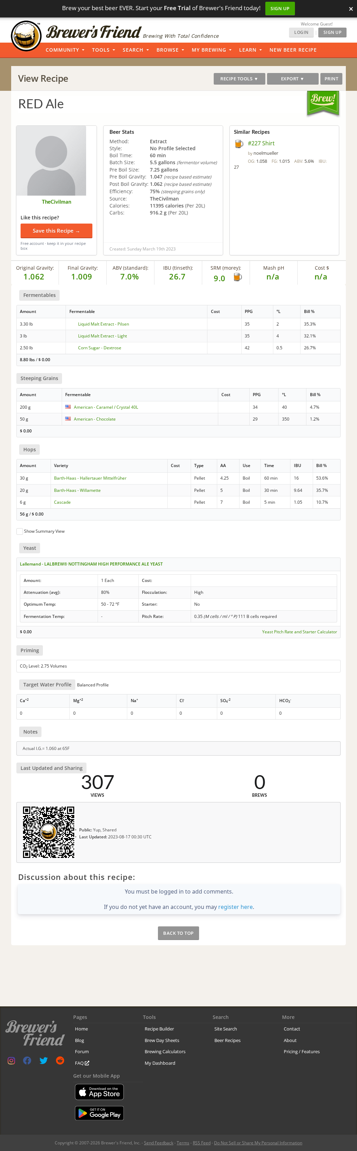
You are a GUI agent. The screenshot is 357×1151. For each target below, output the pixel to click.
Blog (79, 1040)
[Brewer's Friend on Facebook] (27, 1062)
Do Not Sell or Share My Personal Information (258, 1143)
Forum (82, 1051)
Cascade (62, 502)
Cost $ (322, 267)
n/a (321, 276)
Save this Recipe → (56, 230)
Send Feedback (158, 1143)
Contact (292, 1029)
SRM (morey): (226, 267)
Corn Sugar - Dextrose (99, 348)
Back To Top (178, 933)
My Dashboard (160, 1063)
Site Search (225, 1029)
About (290, 1040)
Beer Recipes (227, 1040)
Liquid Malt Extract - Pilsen (103, 324)
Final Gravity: (83, 267)
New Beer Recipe (293, 49)
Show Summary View (44, 531)
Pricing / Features (302, 1051)
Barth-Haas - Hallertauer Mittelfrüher (90, 478)
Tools (101, 49)
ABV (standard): (131, 267)
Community (62, 49)
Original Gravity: (35, 267)
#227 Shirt (261, 143)
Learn (248, 49)
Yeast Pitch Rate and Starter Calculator (299, 631)
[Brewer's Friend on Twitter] (43, 1062)
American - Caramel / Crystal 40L (106, 407)
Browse (168, 49)
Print (332, 78)
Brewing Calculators (165, 1051)
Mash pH (273, 267)
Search (133, 49)
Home (81, 1029)
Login (301, 32)
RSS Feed (202, 1143)
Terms (183, 1143)
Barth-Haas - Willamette (77, 490)
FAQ (80, 1063)
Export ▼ (293, 78)
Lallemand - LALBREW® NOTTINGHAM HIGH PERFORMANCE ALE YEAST (91, 564)
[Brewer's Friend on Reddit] (60, 1062)
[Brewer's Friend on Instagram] (11, 1062)
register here (235, 907)
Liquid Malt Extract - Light (102, 336)
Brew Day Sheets (162, 1040)
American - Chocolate (95, 419)
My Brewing (209, 49)
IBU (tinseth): (178, 267)
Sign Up (280, 8)
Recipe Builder (159, 1029)
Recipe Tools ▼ (239, 78)
